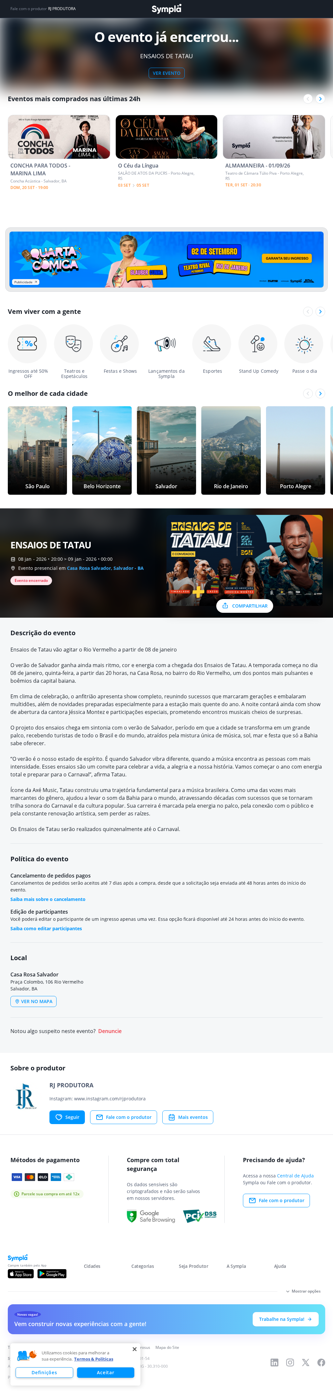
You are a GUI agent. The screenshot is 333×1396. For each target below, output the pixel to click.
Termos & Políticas (93, 1359)
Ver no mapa (36, 1001)
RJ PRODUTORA (62, 9)
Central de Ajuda (295, 1176)
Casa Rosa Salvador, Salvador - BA (105, 568)
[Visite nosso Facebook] (321, 1362)
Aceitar (105, 1372)
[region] (75, 1364)
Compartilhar (250, 606)
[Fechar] (134, 1349)
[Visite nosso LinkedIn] (274, 1362)
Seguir (72, 1117)
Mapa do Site (167, 1347)
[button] (27, 1356)
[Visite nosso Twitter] (306, 1362)
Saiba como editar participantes (46, 928)
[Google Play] (51, 1273)
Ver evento (166, 73)
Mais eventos (193, 1117)
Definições (44, 1372)
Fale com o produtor (129, 1117)
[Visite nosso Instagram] (290, 1362)
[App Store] (21, 1273)
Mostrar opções (306, 1291)
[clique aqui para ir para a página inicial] (166, 9)
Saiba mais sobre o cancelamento (48, 899)
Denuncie (110, 1031)
